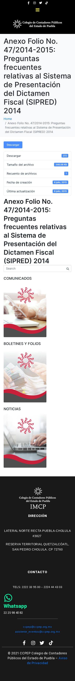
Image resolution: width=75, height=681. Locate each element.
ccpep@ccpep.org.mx (37, 626)
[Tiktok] (47, 3)
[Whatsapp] (8, 597)
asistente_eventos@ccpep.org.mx (37, 631)
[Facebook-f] (28, 3)
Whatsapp (15, 606)
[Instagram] (35, 3)
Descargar (13, 144)
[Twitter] (41, 3)
